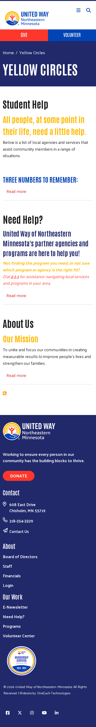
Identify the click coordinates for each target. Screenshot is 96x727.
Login (8, 585)
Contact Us (19, 531)
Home (8, 52)
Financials (12, 575)
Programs (12, 626)
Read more (16, 191)
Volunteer (72, 35)
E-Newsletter (15, 606)
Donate (18, 475)
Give (24, 35)
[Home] (48, 0)
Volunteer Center (19, 635)
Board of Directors (20, 556)
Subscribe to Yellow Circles (5, 393)
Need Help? (13, 616)
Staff (7, 566)
